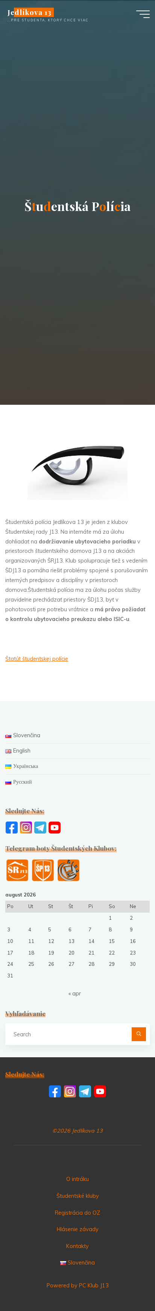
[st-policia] (43, 870)
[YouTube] (54, 826)
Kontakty (77, 1246)
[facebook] (11, 826)
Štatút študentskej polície (36, 659)
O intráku (77, 1179)
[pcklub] (68, 870)
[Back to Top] (125, 1282)
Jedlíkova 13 (29, 12)
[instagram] (26, 826)
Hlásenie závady (78, 1229)
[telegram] (40, 826)
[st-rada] (17, 870)
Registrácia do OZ (77, 1212)
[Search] (139, 1034)
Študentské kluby (77, 1196)
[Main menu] (143, 14)
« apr (74, 993)
